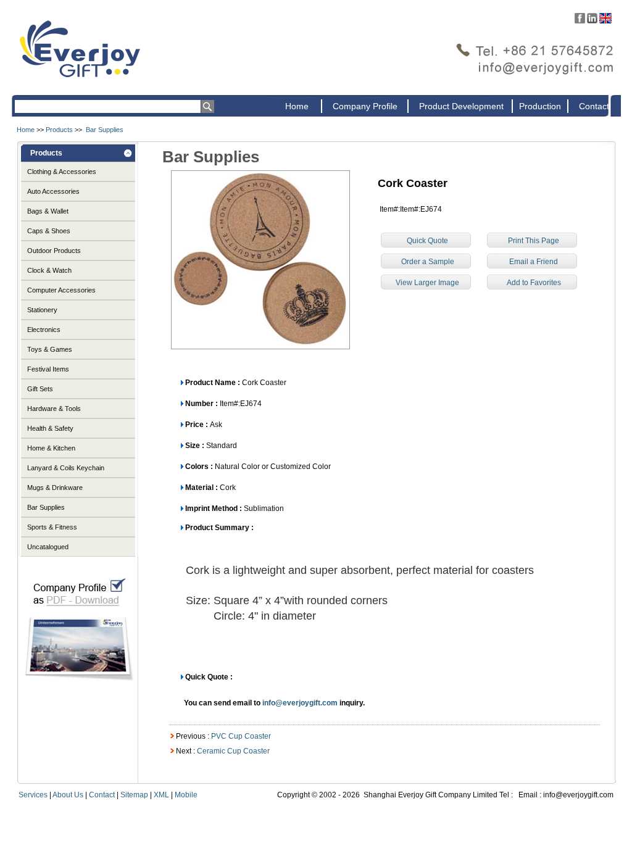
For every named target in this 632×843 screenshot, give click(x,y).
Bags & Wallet (48, 211)
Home (297, 106)
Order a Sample (427, 261)
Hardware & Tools (54, 408)
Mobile (186, 795)
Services (33, 795)
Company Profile (365, 106)
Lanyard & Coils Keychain (65, 467)
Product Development (461, 106)
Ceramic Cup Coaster (233, 751)
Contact (594, 106)
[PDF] (78, 692)
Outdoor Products (54, 250)
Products (59, 129)
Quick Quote (427, 240)
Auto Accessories (53, 191)
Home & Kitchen (51, 448)
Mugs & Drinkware (55, 487)
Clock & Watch (49, 270)
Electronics (43, 329)
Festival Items (48, 369)
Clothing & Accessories (61, 171)
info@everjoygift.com (300, 703)
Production (540, 106)
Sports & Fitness (52, 527)
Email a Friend (533, 261)
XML (161, 795)
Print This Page (533, 240)
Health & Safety (50, 428)
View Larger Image (427, 282)
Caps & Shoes (48, 231)
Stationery (42, 310)
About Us (67, 795)
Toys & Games (49, 349)
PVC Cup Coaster (241, 736)
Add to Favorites (534, 282)
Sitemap (134, 795)
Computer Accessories (61, 290)
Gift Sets (40, 388)
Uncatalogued (48, 546)
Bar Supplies (104, 129)
